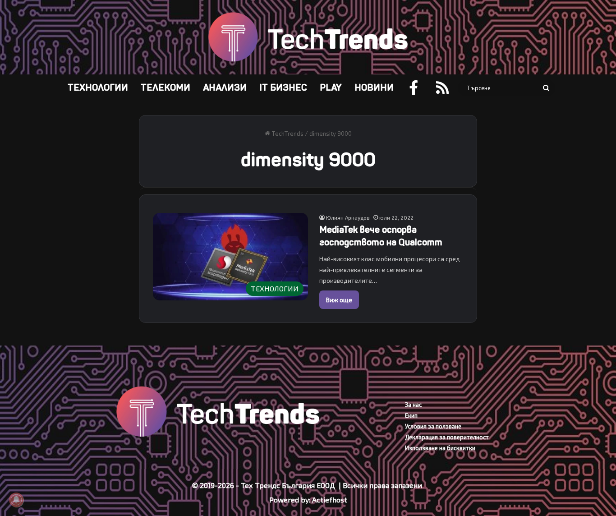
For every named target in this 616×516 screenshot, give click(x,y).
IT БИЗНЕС (283, 87)
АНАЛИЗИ (225, 87)
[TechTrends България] (307, 37)
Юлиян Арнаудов (348, 217)
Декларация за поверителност (447, 437)
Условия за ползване (433, 426)
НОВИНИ (374, 87)
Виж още (339, 300)
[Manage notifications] (16, 500)
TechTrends (286, 133)
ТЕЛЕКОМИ (165, 87)
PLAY (331, 87)
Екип (411, 415)
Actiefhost (329, 499)
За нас (413, 404)
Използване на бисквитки (440, 448)
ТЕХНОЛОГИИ (98, 87)
